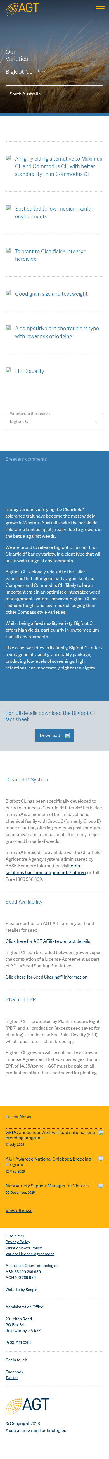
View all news (19, 1211)
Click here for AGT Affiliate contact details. (48, 941)
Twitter (12, 1377)
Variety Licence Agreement (30, 1253)
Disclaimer (15, 1235)
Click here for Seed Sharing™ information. (47, 977)
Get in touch (16, 1359)
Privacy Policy (18, 1241)
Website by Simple (21, 1289)
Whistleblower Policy (24, 1247)
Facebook (14, 1371)
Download (50, 735)
